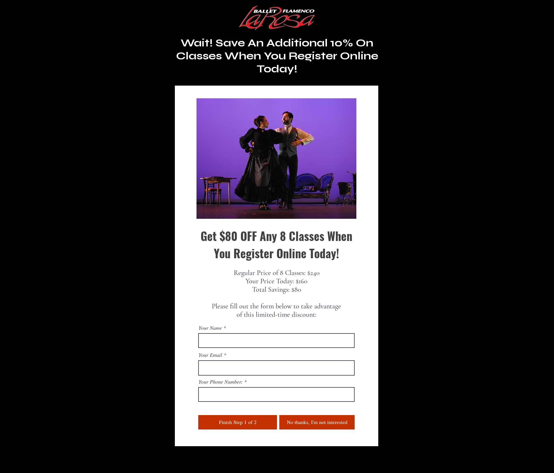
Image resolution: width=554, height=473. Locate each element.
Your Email (210, 354)
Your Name (210, 327)
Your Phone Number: (221, 381)
